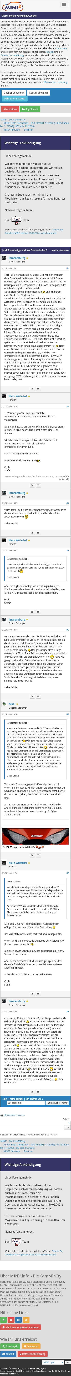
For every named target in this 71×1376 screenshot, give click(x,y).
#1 (68, 268)
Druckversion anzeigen (14, 1115)
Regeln (50, 51)
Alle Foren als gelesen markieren (22, 1327)
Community (61, 48)
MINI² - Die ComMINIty (13, 119)
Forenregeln (11, 1346)
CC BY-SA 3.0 (60, 1371)
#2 (68, 406)
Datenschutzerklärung (12, 55)
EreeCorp (36, 1371)
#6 (68, 714)
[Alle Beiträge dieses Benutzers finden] (32, 389)
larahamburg (17, 258)
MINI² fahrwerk (12, 129)
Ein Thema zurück (13, 1099)
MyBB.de (25, 1368)
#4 (68, 551)
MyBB (43, 1368)
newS (12, 704)
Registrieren (31, 109)
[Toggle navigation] (64, 4)
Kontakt (9, 1354)
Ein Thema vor (33, 1099)
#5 (68, 630)
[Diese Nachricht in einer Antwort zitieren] (38, 389)
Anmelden (11, 109)
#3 (68, 503)
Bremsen (28, 129)
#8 (68, 1012)
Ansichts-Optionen (60, 250)
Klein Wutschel (18, 396)
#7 (68, 873)
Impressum (32, 1346)
